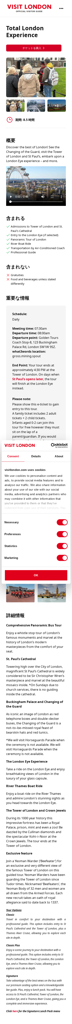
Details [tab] (36, 456)
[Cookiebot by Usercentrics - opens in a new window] (51, 445)
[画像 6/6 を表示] (52, 593)
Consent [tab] (13, 456)
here (15, 1011)
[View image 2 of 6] (36, 105)
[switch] (62, 534)
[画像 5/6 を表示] (20, 593)
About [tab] (59, 456)
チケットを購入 (31, 48)
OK (36, 575)
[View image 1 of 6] (15, 105)
